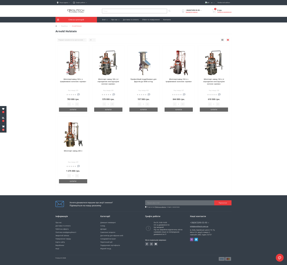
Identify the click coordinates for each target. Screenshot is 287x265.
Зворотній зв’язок (62, 235)
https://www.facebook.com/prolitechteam (147, 244)
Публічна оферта (160, 207)
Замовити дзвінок (192, 12)
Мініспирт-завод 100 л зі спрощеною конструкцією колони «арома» (108, 81)
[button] (3, 128)
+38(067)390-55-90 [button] (198, 222)
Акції (57, 248)
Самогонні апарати (107, 232)
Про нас (114, 20)
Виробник (64, 26)
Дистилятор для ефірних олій (111, 235)
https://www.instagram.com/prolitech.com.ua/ (151, 244)
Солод (102, 226)
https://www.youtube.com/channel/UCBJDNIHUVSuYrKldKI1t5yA (156, 244)
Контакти (167, 20)
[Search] (169, 11)
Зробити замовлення (224, 12)
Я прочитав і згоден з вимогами (163, 207)
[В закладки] (85, 48)
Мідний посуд (105, 248)
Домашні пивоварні (108, 222)
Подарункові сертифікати (110, 245)
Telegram (196, 239)
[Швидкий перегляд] (85, 55)
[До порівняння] (85, 51)
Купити (73, 110)
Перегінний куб (106, 242)
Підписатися (223, 203)
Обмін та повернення (151, 20)
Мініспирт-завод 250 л (73, 151)
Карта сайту (60, 242)
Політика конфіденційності (65, 232)
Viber (191, 239)
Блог (104, 20)
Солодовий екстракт (108, 239)
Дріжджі (103, 229)
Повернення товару (63, 239)
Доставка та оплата (131, 20)
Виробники (59, 245)
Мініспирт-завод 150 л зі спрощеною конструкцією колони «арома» (214, 81)
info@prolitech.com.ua (199, 226)
